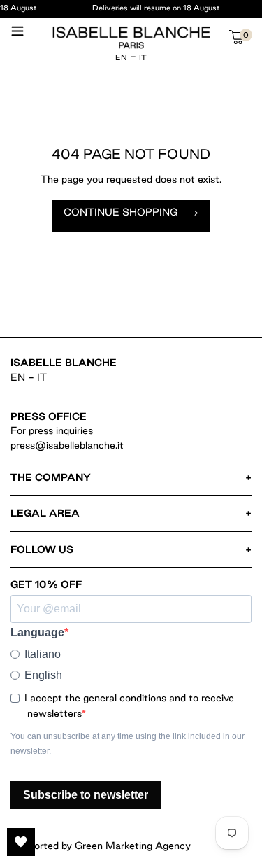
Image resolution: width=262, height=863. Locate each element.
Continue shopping (120, 212)
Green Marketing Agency (133, 845)
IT (143, 57)
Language (37, 632)
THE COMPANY (50, 477)
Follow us (41, 549)
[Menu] (17, 36)
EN (121, 57)
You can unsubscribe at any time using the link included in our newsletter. (127, 743)
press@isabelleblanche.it (67, 445)
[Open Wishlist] (21, 842)
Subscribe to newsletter (85, 795)
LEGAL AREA (45, 513)
